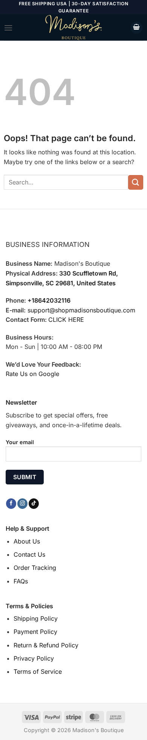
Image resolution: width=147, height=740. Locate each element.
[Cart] (136, 27)
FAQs (21, 581)
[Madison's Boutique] (73, 27)
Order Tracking (35, 567)
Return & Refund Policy (46, 645)
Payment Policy (35, 631)
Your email (20, 442)
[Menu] (8, 27)
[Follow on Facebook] (11, 503)
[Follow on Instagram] (22, 503)
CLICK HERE (66, 319)
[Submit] (135, 182)
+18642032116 (49, 300)
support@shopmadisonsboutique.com (81, 310)
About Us (27, 541)
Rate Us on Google (32, 374)
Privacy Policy (34, 658)
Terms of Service (38, 671)
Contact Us (29, 554)
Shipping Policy (36, 618)
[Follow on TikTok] (34, 503)
